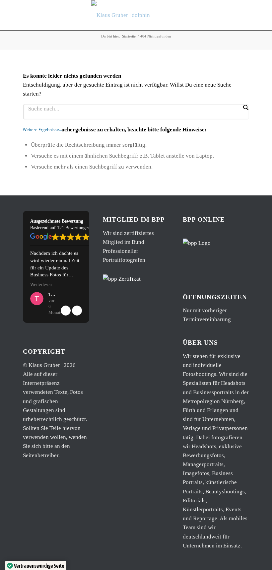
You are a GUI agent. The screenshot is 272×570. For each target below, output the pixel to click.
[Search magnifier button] (245, 107)
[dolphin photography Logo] (136, 15)
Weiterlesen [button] (41, 284)
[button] (77, 311)
